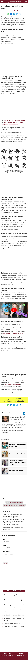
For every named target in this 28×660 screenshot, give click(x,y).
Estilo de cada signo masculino (14, 502)
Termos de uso (20, 655)
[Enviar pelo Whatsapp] (8, 14)
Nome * (5, 539)
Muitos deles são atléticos (12, 384)
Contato (21, 653)
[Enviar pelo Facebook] (11, 14)
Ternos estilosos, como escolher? (13, 623)
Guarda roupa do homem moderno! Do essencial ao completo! (13, 606)
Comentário (6, 551)
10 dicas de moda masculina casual (14, 615)
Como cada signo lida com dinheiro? (14, 626)
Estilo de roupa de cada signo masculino (14, 505)
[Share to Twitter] (17, 14)
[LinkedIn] (24, 413)
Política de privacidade (7, 655)
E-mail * (5, 545)
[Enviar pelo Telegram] (14, 14)
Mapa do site (7, 653)
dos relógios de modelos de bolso (13, 333)
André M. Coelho (15, 10)
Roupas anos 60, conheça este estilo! (15, 120)
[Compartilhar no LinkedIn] (20, 14)
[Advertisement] (14, 59)
